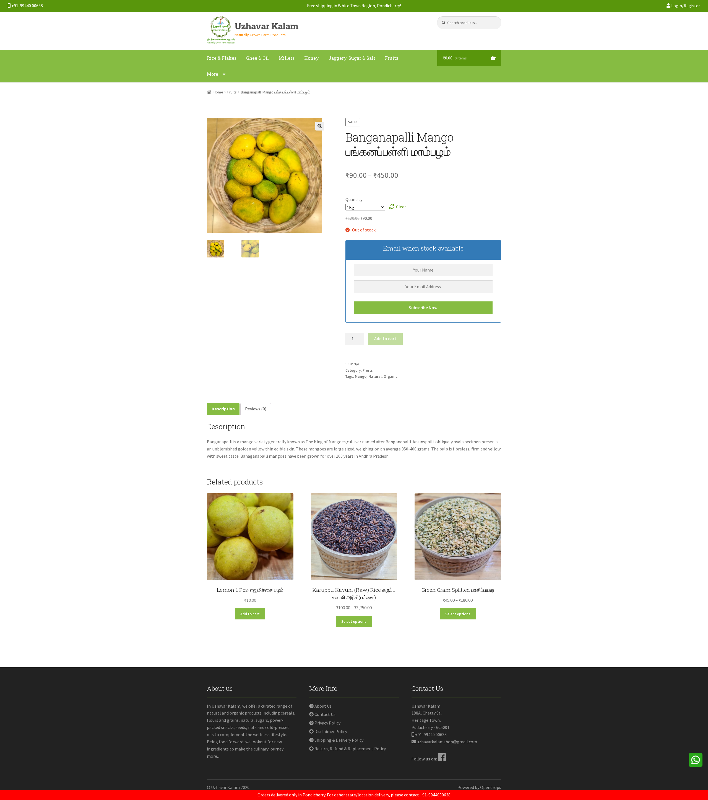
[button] (319, 126)
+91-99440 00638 (27, 5)
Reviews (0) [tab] (255, 408)
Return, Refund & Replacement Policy (350, 748)
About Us (323, 706)
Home (218, 92)
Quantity (353, 199)
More (212, 74)
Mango (360, 376)
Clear (401, 206)
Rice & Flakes (221, 58)
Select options (353, 621)
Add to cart (385, 338)
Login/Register (685, 5)
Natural (375, 376)
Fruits (391, 58)
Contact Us (324, 714)
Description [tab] (223, 408)
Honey (311, 58)
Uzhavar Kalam (266, 26)
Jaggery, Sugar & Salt (352, 58)
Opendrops (490, 787)
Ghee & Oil (257, 58)
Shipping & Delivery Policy (338, 740)
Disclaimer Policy (330, 731)
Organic (390, 376)
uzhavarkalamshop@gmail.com (447, 741)
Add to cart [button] (250, 613)
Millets (286, 58)
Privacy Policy (327, 723)
